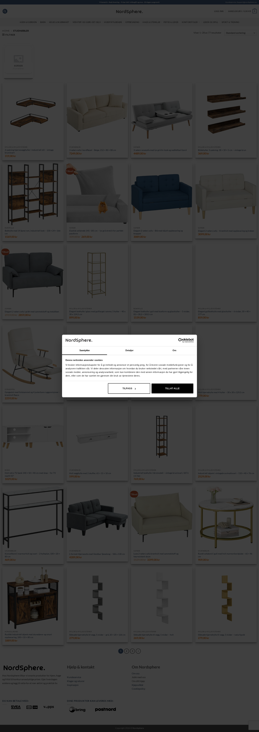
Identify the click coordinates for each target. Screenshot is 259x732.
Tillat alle (172, 388)
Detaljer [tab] (129, 350)
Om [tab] (174, 350)
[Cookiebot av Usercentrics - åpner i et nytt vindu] (180, 340)
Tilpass (127, 388)
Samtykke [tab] (84, 350)
